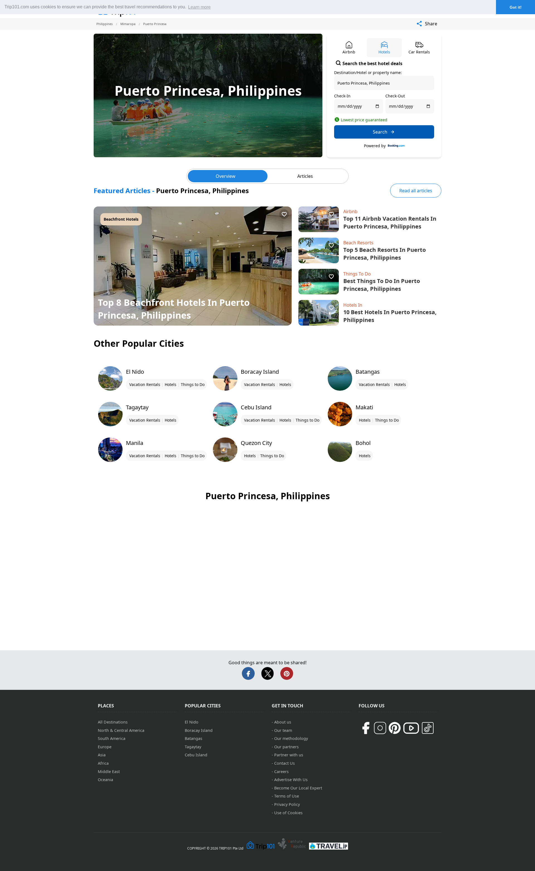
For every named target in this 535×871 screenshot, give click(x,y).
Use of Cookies (288, 812)
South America (111, 738)
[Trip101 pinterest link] (395, 728)
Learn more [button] (199, 7)
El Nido (191, 722)
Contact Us (284, 763)
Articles (305, 176)
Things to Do (193, 384)
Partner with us (288, 754)
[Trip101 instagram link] (380, 728)
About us (282, 722)
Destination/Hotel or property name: (368, 72)
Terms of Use (286, 796)
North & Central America (121, 730)
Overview (225, 176)
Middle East (109, 771)
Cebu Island (196, 754)
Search (380, 132)
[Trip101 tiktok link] (428, 728)
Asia (102, 754)
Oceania (105, 779)
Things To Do (357, 274)
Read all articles (415, 191)
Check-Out (395, 96)
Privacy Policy (287, 804)
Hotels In (352, 305)
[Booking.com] (396, 145)
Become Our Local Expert (298, 788)
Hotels (170, 384)
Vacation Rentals (144, 384)
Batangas (193, 738)
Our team (283, 730)
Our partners (286, 746)
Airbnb (350, 211)
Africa (103, 763)
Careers (281, 771)
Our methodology (291, 738)
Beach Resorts (358, 243)
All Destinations (113, 722)
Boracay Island (199, 730)
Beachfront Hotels (121, 219)
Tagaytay (193, 746)
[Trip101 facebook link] (366, 728)
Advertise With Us (291, 779)
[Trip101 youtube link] (411, 728)
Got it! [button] (516, 7)
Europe (104, 746)
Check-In (342, 96)
